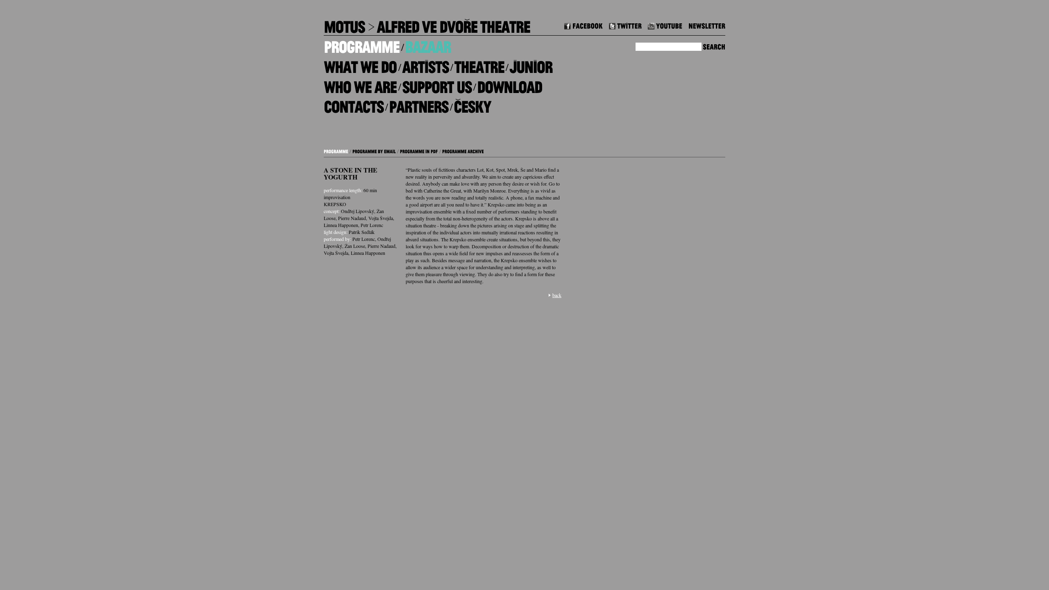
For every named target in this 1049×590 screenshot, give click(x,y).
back (556, 295)
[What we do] (360, 64)
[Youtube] (665, 25)
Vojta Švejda (380, 218)
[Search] (714, 46)
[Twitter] (625, 25)
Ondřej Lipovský (357, 211)
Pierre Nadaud (352, 218)
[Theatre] (479, 64)
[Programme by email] (374, 150)
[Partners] (418, 104)
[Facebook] (583, 25)
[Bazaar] (428, 44)
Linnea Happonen (341, 225)
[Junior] (530, 64)
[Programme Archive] (463, 150)
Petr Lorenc (372, 225)
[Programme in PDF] (419, 150)
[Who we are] (360, 83)
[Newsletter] (706, 25)
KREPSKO (335, 204)
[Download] (509, 83)
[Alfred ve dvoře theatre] (453, 24)
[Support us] (437, 83)
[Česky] (472, 104)
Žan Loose (355, 246)
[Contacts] (354, 104)
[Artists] (425, 64)
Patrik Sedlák (362, 232)
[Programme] (362, 44)
